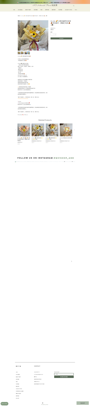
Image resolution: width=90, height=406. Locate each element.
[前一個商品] (15, 130)
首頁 (19, 15)
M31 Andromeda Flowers (42, 5)
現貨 (17, 381)
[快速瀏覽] (24, 129)
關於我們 (17, 386)
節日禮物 (17, 379)
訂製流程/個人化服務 (19, 391)
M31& (18, 366)
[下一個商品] (74, 130)
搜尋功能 (17, 395)
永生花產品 (18, 374)
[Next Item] (71, 261)
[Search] (73, 5)
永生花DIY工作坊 (19, 388)
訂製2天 (52, 29)
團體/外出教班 (18, 393)
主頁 (17, 372)
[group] (45, 134)
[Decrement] (51, 34)
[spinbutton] (53, 34)
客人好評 (17, 398)
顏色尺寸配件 (18, 376)
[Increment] (55, 34)
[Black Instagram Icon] (42, 403)
